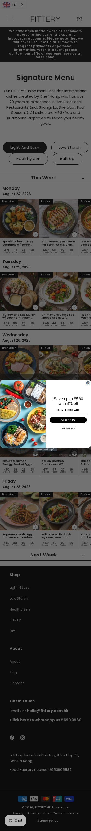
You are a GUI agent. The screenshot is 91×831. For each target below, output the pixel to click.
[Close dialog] (88, 383)
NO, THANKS (68, 428)
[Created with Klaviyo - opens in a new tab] (45, 449)
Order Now (68, 420)
